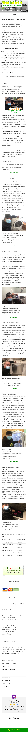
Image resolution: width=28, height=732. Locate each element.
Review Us (5, 653)
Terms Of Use (19, 649)
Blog (24, 649)
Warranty (10, 651)
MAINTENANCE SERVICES (9, 663)
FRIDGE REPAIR (6, 681)
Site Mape (16, 653)
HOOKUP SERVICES (7, 672)
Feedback (10, 653)
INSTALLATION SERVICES (8, 669)
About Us (4, 649)
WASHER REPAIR (6, 683)
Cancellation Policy (18, 651)
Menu (14, 14)
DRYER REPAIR (6, 678)
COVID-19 (5, 651)
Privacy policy (11, 649)
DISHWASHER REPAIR (7, 675)
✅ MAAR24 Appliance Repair (12, 9)
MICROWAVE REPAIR (7, 660)
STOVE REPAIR (6, 686)
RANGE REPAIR (6, 666)
